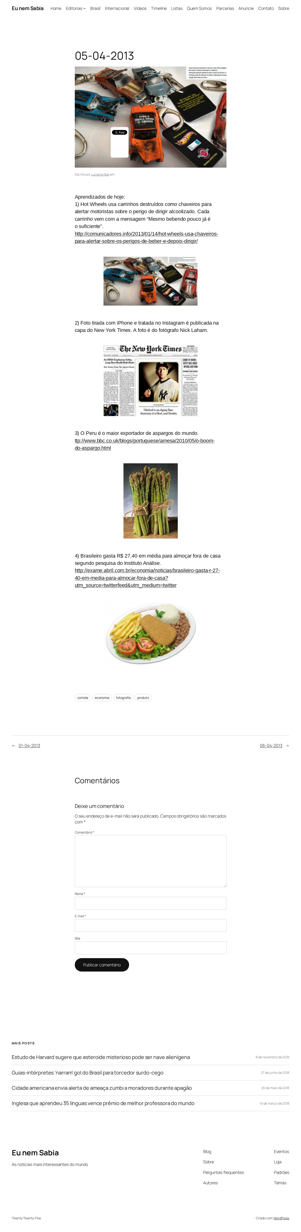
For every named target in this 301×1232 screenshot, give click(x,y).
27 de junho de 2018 (275, 1072)
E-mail (80, 916)
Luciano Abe (100, 174)
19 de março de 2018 (274, 1103)
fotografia (123, 697)
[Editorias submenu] (84, 8)
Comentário (84, 832)
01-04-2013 (29, 745)
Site (77, 938)
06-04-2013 (271, 745)
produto (143, 697)
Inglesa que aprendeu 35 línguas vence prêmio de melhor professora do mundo (103, 1103)
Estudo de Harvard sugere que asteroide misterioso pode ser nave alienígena (101, 1057)
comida (82, 697)
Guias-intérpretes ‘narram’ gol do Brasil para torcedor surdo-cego (87, 1072)
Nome (80, 893)
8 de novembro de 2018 (272, 1057)
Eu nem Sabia (28, 8)
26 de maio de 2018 (275, 1088)
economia (102, 697)
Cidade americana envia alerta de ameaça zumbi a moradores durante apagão (102, 1088)
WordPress (281, 1218)
